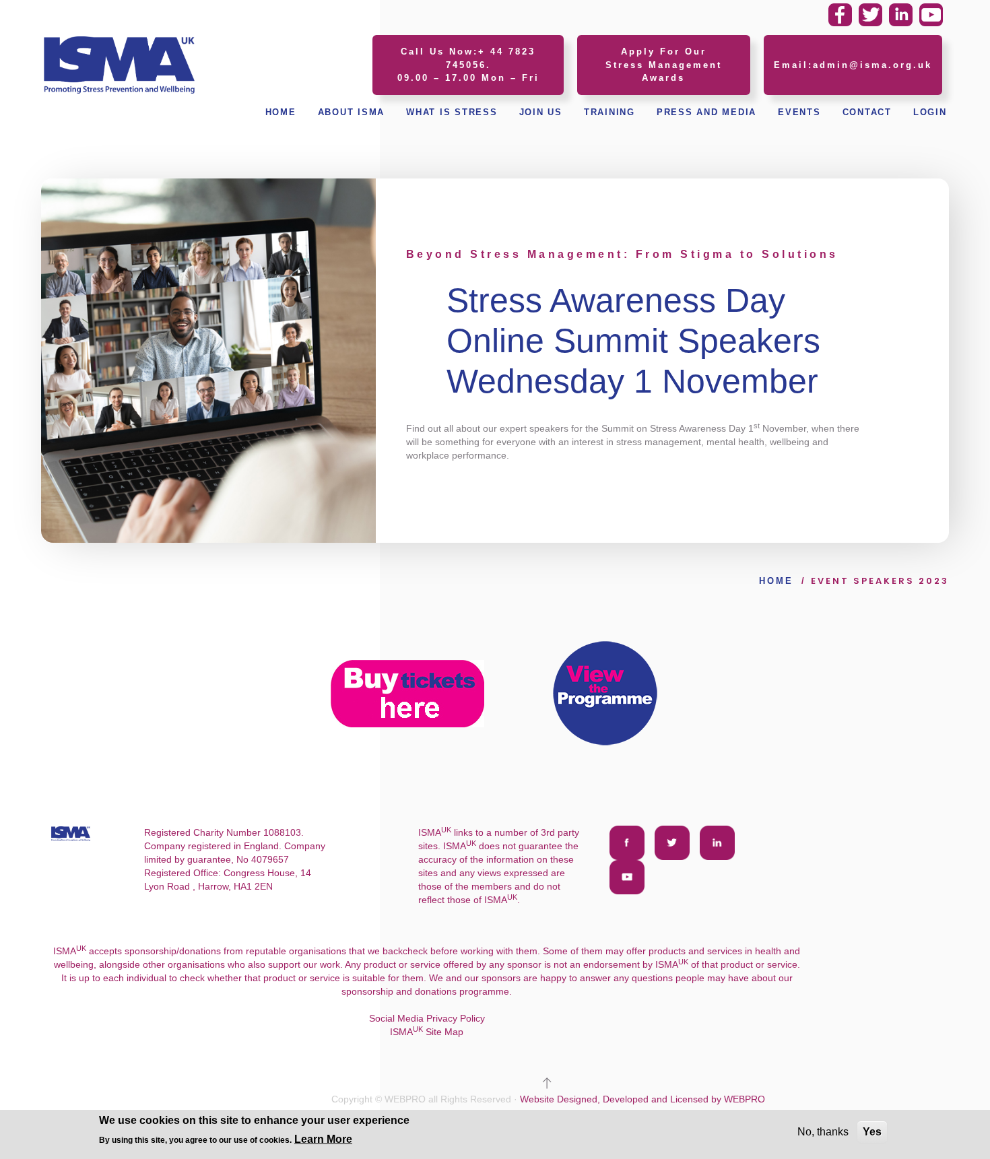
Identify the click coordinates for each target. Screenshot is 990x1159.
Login (930, 112)
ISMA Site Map (426, 1031)
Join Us (540, 112)
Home (280, 112)
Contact (867, 112)
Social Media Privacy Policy (427, 1018)
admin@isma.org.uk (872, 65)
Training (609, 112)
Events (799, 112)
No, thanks (823, 1131)
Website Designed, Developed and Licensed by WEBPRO (642, 1099)
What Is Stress (452, 112)
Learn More (323, 1139)
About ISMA (351, 112)
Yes (872, 1131)
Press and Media (706, 112)
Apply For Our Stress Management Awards (663, 64)
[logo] (119, 64)
